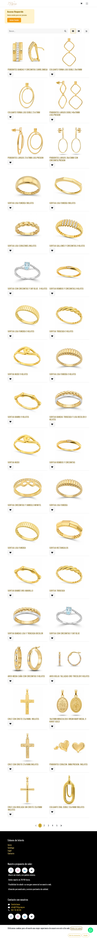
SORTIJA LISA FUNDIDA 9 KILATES (21, 331)
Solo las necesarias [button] (74, 935)
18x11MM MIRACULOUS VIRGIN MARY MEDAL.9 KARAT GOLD (67, 720)
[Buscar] (65, 31)
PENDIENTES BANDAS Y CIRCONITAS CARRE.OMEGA (28, 69)
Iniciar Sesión (14, 20)
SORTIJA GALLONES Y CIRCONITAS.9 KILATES (67, 245)
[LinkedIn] (25, 916)
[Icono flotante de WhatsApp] (90, 930)
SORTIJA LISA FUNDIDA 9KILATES (21, 203)
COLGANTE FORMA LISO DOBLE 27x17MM (24, 112)
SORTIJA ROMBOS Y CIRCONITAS (62, 462)
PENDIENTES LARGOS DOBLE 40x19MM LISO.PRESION (64, 113)
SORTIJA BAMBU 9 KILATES (18, 416)
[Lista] (79, 31)
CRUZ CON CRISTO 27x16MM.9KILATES (23, 764)
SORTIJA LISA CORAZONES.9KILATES (22, 245)
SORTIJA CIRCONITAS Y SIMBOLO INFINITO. (24, 505)
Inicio (10, 844)
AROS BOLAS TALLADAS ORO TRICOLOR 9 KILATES (69, 676)
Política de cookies (76, 928)
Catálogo (11, 847)
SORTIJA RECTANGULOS (58, 547)
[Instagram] (18, 916)
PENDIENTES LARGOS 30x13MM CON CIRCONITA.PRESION (63, 159)
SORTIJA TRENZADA (57, 590)
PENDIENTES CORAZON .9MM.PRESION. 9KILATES (68, 764)
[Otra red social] (31, 916)
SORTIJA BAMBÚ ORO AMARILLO (20, 590)
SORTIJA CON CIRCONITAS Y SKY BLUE (64, 633)
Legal (9, 850)
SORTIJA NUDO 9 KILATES (18, 374)
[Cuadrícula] (73, 31)
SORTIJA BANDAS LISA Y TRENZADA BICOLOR (25, 633)
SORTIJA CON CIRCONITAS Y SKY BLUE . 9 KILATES (27, 288)
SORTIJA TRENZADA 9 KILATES (61, 331)
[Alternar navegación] (87, 3)
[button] (10, 74)
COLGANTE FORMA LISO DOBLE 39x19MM (65, 69)
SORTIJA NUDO (13, 462)
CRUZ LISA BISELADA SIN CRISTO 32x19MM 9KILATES (25, 808)
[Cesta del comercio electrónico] (81, 3)
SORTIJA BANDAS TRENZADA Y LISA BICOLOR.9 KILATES (67, 418)
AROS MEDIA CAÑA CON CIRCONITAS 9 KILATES (26, 676)
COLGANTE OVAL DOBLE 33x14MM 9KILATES (66, 807)
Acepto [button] (86, 935)
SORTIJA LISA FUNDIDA (58, 505)
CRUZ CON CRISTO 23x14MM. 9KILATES (23, 718)
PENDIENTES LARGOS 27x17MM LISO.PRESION (25, 157)
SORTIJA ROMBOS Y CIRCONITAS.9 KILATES (66, 288)
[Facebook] (11, 916)
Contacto (11, 853)
